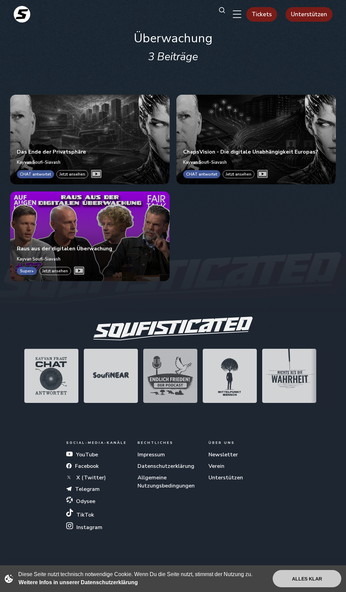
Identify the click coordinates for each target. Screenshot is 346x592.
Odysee (85, 501)
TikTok (85, 515)
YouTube (87, 454)
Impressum (151, 454)
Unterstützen (309, 14)
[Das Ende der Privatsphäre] (90, 139)
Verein (216, 466)
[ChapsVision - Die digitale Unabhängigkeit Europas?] (256, 139)
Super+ (27, 271)
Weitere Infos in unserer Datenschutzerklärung (78, 582)
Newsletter (223, 454)
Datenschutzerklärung (166, 466)
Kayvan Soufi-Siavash (38, 162)
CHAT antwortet (35, 174)
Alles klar (307, 579)
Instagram (89, 527)
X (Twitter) (90, 477)
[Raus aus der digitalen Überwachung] (90, 236)
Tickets (262, 14)
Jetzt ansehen (72, 174)
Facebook (87, 466)
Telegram (87, 489)
